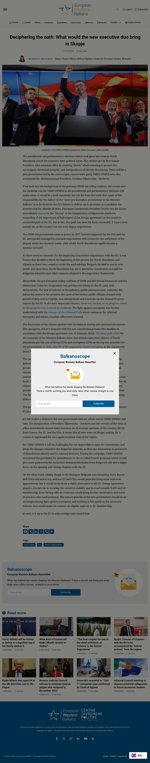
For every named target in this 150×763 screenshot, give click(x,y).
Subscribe (98, 403)
